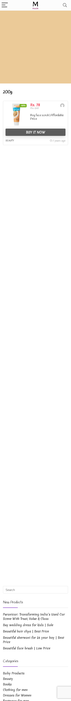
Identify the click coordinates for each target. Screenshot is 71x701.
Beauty (10, 140)
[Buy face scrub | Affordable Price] (16, 115)
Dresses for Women (17, 695)
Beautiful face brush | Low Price (26, 648)
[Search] (65, 5)
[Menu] (4, 5)
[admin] (62, 106)
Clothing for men (15, 690)
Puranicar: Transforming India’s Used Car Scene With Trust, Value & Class (34, 616)
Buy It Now (35, 132)
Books (7, 684)
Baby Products (13, 673)
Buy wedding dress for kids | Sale (28, 625)
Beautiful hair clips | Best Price (26, 631)
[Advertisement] (35, 48)
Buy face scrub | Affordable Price (47, 117)
